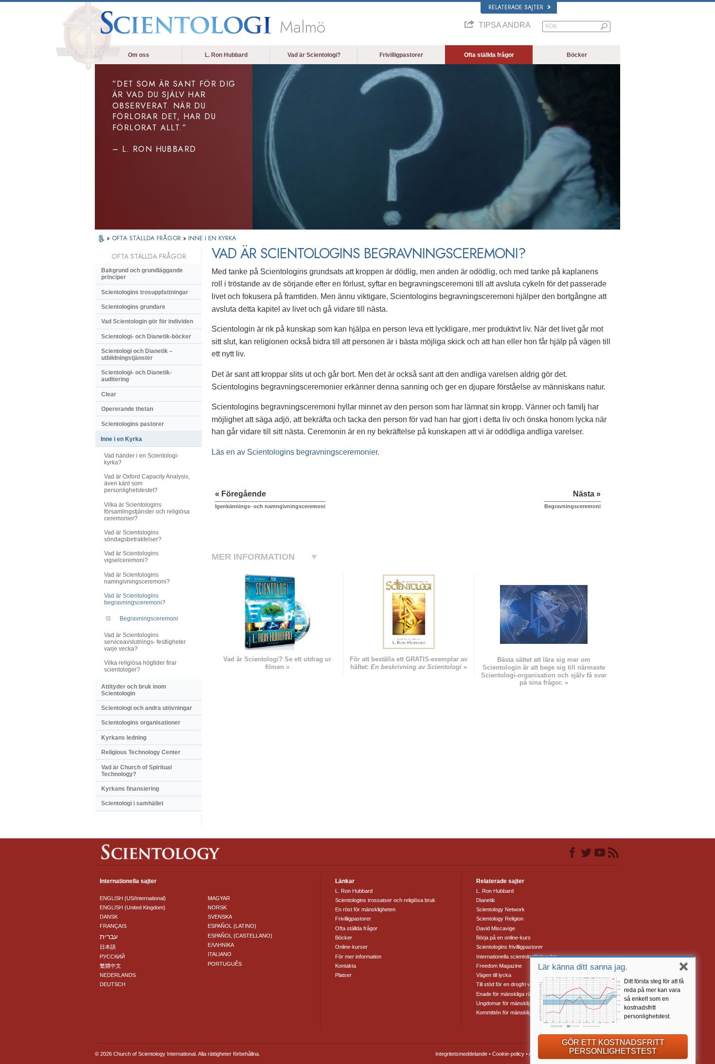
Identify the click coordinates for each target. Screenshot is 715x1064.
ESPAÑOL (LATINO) (232, 926)
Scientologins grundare (133, 306)
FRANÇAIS (113, 926)
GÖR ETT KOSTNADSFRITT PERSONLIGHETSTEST (613, 1046)
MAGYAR (219, 898)
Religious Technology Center (140, 752)
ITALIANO (220, 954)
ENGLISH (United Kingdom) (132, 907)
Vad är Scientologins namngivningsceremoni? (137, 578)
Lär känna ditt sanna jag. (582, 967)
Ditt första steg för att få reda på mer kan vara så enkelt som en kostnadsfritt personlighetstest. (654, 999)
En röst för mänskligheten (365, 909)
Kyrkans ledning (123, 737)
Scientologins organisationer (140, 722)
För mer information (358, 956)
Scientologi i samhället (132, 803)
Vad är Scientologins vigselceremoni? (131, 557)
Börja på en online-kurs (503, 937)
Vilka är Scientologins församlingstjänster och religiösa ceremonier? (147, 511)
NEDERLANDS (118, 975)
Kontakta (345, 966)
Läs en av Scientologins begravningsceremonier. (295, 452)
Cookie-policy (508, 1054)
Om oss (138, 55)
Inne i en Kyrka (121, 439)
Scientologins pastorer (132, 424)
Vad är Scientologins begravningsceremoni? (134, 599)
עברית (109, 936)
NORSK (217, 907)
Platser (343, 975)
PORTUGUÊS (225, 964)
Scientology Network (500, 909)
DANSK (109, 917)
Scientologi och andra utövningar (146, 708)
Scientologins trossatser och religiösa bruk (385, 900)
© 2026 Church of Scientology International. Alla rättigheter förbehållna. (177, 1054)
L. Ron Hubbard (226, 55)
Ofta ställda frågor (489, 55)
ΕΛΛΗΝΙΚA (221, 945)
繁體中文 (110, 966)
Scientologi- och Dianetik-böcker (146, 336)
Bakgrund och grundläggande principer (142, 274)
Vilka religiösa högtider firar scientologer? (140, 666)
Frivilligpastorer (401, 55)
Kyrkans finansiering (130, 788)
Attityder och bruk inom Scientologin (133, 690)
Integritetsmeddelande (461, 1054)
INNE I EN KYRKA (212, 238)
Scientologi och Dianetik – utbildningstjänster (137, 354)
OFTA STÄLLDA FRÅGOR (147, 238)
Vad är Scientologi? (313, 55)
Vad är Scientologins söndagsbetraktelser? (132, 536)
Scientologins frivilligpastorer (509, 947)
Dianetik (485, 900)
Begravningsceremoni (149, 618)
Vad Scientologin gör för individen (147, 321)
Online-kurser (351, 947)
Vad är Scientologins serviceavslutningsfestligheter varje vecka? (145, 642)
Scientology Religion (499, 919)
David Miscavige (495, 928)
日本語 (108, 947)
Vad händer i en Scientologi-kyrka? (141, 459)
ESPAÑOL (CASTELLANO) (240, 936)
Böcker (577, 55)
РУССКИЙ (112, 956)
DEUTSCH (112, 984)
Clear (108, 394)
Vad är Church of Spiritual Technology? (136, 771)
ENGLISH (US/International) (133, 898)
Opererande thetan (127, 409)
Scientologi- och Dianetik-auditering (136, 376)
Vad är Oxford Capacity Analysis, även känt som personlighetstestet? (147, 483)
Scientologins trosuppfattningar (144, 292)
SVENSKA (220, 917)
